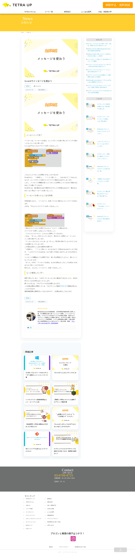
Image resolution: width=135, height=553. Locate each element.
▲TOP (120, 550)
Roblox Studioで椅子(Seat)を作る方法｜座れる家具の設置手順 (99, 50)
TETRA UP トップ (30, 498)
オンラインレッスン (31, 521)
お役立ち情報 (50, 508)
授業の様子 (50, 502)
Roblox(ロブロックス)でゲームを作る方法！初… (103, 169)
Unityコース (29, 528)
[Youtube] (28, 328)
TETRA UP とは (30, 502)
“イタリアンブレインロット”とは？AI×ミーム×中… (103, 144)
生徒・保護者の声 (51, 505)
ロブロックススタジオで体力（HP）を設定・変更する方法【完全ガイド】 (99, 44)
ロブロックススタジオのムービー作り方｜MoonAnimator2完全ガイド (99, 65)
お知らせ (29, 32)
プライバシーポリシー (52, 518)
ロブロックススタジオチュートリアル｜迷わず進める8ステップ (99, 70)
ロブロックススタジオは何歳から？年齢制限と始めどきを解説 (99, 76)
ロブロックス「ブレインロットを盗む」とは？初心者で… (103, 119)
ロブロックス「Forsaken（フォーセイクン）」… (103, 206)
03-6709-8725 (63, 475)
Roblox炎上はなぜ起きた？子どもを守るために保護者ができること (99, 81)
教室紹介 (49, 498)
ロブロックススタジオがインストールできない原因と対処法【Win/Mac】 (99, 86)
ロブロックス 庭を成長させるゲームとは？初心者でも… (103, 193)
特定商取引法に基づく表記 (54, 521)
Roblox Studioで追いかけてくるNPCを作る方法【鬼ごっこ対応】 (99, 55)
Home (22, 32)
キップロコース (30, 512)
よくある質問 (50, 512)
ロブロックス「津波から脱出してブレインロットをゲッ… (103, 156)
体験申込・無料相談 (117, 4)
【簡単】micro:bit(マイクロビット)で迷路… (103, 181)
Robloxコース (29, 525)
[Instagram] (31, 328)
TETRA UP (63, 286)
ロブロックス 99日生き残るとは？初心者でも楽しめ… (103, 106)
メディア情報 (29, 508)
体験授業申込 (50, 515)
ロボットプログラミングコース (33, 518)
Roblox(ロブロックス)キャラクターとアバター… (103, 131)
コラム (27, 86)
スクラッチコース (30, 515)
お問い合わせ (50, 525)
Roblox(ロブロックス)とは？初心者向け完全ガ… (103, 218)
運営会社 (51, 546)
